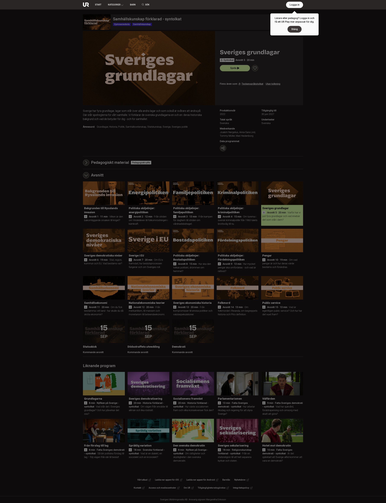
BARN (133, 4)
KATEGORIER (114, 4)
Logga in (294, 4)
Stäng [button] (294, 29)
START (98, 4)
